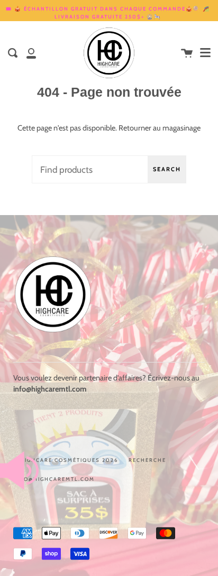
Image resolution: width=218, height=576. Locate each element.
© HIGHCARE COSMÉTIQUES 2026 (65, 460)
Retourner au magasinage (160, 128)
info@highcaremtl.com (54, 479)
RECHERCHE (147, 460)
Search (167, 169)
